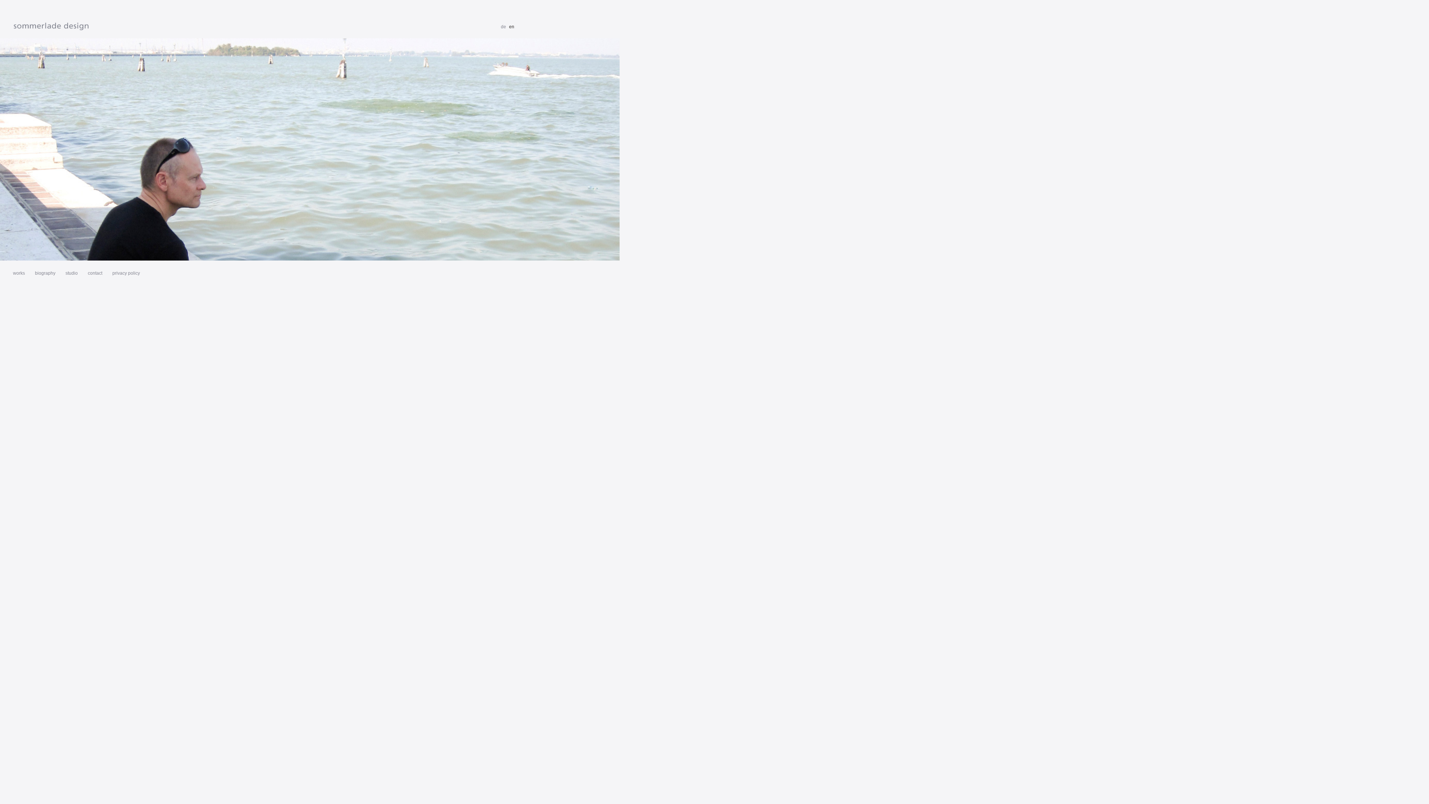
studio (71, 273)
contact (95, 273)
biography (45, 273)
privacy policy (126, 273)
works (19, 273)
